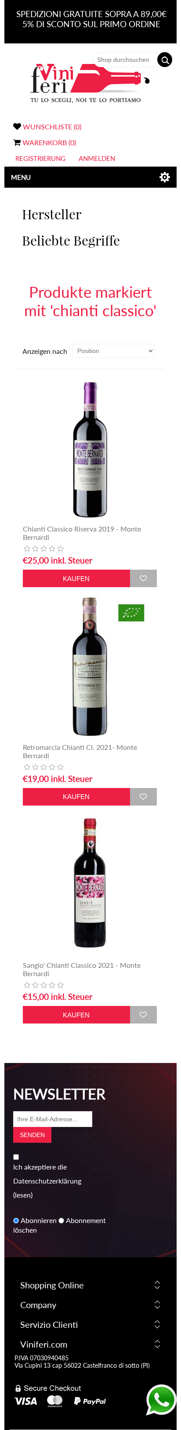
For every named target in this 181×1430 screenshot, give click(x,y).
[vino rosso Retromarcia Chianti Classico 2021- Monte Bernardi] (89, 667)
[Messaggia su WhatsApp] (161, 1413)
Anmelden (97, 158)
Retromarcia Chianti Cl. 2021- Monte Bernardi (80, 751)
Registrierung (40, 158)
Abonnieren (39, 1220)
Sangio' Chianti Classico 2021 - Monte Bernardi (82, 969)
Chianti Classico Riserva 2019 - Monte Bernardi (82, 532)
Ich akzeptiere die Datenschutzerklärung (47, 1174)
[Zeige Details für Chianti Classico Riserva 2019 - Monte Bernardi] (89, 449)
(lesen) (23, 1195)
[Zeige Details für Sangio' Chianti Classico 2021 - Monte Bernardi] (89, 885)
